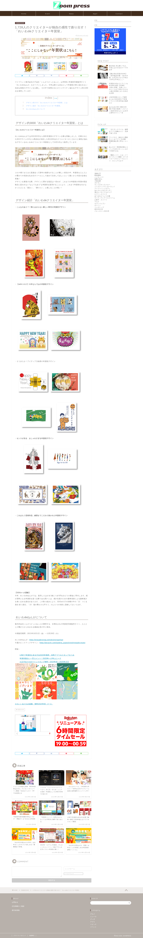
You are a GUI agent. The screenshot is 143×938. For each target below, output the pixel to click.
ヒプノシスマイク (101, 194)
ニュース (93, 916)
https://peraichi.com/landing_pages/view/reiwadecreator (62, 643)
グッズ (92, 919)
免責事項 (31, 935)
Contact (119, 14)
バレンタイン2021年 (102, 211)
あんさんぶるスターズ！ (103, 190)
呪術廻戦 (98, 175)
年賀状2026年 (20, 709)
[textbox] (51, 658)
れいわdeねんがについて (35, 109)
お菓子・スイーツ (101, 200)
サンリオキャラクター (102, 185)
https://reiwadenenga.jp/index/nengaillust (46, 640)
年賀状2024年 (20, 23)
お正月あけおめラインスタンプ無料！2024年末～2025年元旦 (44, 662)
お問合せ (15, 902)
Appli (95, 14)
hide (55, 98)
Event (47, 14)
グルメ (92, 914)
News (71, 14)
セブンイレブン (100, 203)
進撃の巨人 (98, 179)
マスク (97, 202)
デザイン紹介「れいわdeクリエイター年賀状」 (44, 106)
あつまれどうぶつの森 (102, 196)
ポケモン (98, 183)
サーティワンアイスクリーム (105, 198)
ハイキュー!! (99, 177)
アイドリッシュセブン (102, 188)
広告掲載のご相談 (18, 906)
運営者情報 (16, 910)
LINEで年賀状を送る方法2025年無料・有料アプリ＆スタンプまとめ (47, 655)
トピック (93, 924)
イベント (93, 927)
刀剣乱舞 (98, 181)
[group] (51, 676)
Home (23, 14)
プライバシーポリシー (20, 935)
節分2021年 (99, 209)
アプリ (92, 922)
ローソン (98, 205)
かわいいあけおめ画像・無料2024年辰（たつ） (34, 704)
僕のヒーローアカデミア (103, 192)
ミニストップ (99, 207)
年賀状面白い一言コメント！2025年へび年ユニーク (40, 658)
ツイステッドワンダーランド (105, 186)
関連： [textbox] (17, 649)
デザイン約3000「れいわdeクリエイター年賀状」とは (47, 103)
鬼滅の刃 (98, 173)
